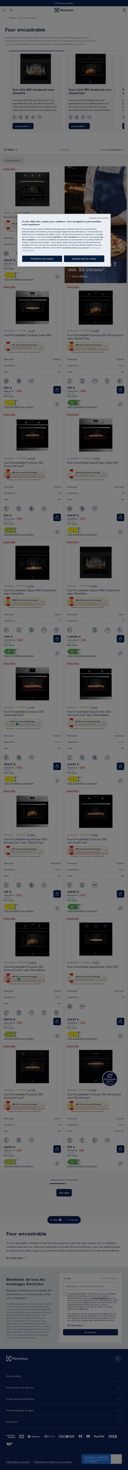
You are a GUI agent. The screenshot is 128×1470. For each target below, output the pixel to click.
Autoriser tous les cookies (84, 259)
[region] (64, 240)
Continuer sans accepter (98, 218)
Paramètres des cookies (42, 259)
